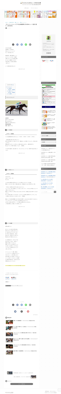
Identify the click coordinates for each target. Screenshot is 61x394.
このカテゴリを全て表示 (48, 104)
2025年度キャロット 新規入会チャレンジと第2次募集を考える (48, 149)
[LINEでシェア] (26, 44)
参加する (54, 105)
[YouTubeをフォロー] (28, 311)
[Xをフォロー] (22, 311)
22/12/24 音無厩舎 (11, 92)
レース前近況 (9, 88)
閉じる (12, 84)
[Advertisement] (21, 36)
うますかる (48, 41)
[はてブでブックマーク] (22, 44)
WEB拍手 (7, 281)
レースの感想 (9, 93)
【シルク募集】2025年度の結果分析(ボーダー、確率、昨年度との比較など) (48, 164)
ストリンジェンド (8, 285)
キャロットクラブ (14, 285)
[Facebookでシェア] (17, 44)
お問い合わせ (47, 391)
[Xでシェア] (13, 44)
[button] (30, 44)
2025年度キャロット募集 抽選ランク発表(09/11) (48, 153)
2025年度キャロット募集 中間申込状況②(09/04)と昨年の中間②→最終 (48, 157)
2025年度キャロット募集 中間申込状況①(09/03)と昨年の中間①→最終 (48, 160)
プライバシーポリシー (53, 391)
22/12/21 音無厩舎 (11, 89)
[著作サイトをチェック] (15, 311)
